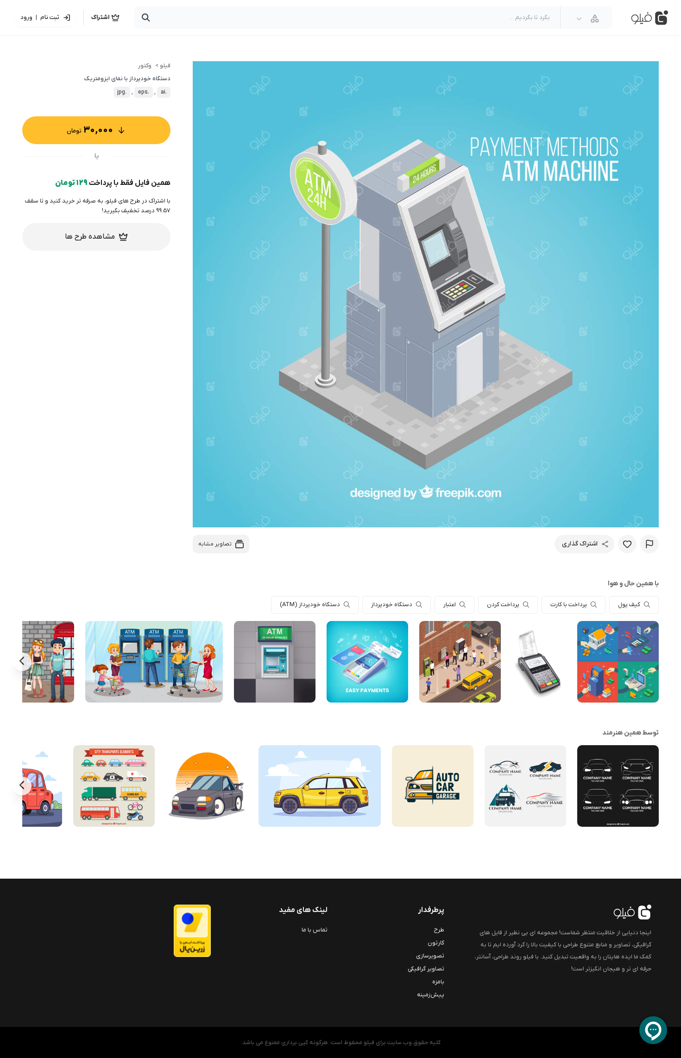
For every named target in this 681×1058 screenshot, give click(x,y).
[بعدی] (22, 662)
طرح (439, 930)
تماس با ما (315, 930)
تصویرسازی (430, 956)
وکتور (144, 66)
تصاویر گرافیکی (426, 969)
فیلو (165, 66)
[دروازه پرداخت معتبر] (174, 931)
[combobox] (588, 18)
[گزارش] (649, 544)
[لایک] (627, 544)
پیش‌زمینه (430, 995)
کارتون (436, 943)
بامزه (438, 982)
